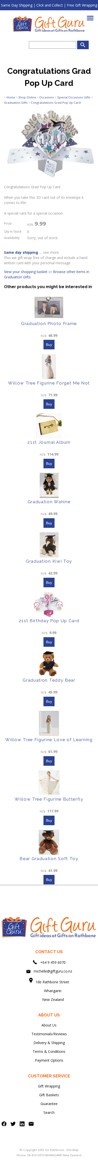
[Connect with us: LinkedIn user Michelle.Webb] (22, 1125)
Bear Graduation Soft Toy (49, 858)
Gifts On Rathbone (51, 1150)
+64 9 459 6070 (53, 962)
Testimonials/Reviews (49, 1033)
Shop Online (27, 97)
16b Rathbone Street (52, 982)
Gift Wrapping (49, 1086)
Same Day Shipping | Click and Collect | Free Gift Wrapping (49, 5)
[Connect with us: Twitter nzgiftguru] (13, 1125)
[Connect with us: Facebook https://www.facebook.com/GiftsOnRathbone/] (4, 1125)
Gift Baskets (49, 1094)
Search (49, 1112)
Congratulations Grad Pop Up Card (56, 102)
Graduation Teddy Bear (49, 680)
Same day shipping (21, 252)
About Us (49, 1025)
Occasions (46, 97)
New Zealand (49, 999)
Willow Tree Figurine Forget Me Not (49, 382)
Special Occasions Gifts (73, 97)
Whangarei (49, 990)
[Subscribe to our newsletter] (31, 1125)
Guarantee (49, 1103)
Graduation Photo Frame (49, 323)
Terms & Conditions (49, 1051)
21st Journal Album (48, 442)
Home (11, 97)
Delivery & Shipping (49, 1042)
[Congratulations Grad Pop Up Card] (49, 182)
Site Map (72, 1150)
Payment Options (49, 1060)
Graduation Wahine (49, 501)
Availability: (12, 238)
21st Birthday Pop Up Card (49, 620)
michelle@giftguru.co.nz (53, 971)
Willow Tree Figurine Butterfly (49, 799)
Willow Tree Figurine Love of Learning (48, 739)
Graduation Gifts (16, 102)
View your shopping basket (25, 271)
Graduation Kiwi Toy (49, 561)
